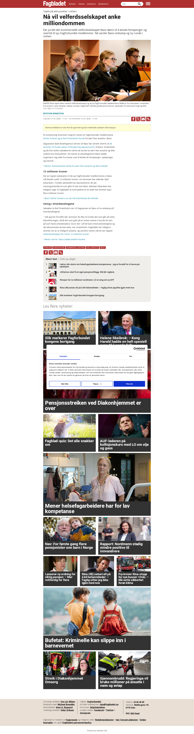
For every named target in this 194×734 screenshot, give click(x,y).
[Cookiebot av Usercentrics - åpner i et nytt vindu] (135, 349)
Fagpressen (71, 719)
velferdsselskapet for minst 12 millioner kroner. (66, 234)
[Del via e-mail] (143, 119)
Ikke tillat (64, 384)
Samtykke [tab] (63, 356)
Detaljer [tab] (97, 356)
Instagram (85, 713)
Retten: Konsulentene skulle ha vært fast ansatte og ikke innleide (76, 166)
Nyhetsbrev (103, 4)
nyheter (47, 247)
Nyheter (72, 4)
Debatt (81, 4)
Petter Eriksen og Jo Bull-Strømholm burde (64, 138)
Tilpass (96, 384)
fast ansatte (92, 247)
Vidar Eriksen (67, 710)
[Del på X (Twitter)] (138, 119)
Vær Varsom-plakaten (127, 719)
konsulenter (58, 247)
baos (102, 247)
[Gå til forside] (54, 4)
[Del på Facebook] (133, 119)
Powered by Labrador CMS (97, 731)
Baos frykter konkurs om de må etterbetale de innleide (71, 198)
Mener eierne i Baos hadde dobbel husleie (65, 239)
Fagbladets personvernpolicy (76, 722)
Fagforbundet (94, 701)
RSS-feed (134, 713)
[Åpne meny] (148, 4)
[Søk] (139, 4)
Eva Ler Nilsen (68, 701)
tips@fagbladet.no (109, 704)
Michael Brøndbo (66, 704)
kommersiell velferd (75, 247)
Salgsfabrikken (97, 707)
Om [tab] (130, 356)
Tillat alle (129, 384)
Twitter (110, 710)
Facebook (99, 710)
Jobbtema (91, 4)
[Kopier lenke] (148, 119)
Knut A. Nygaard (64, 707)
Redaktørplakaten (104, 719)
